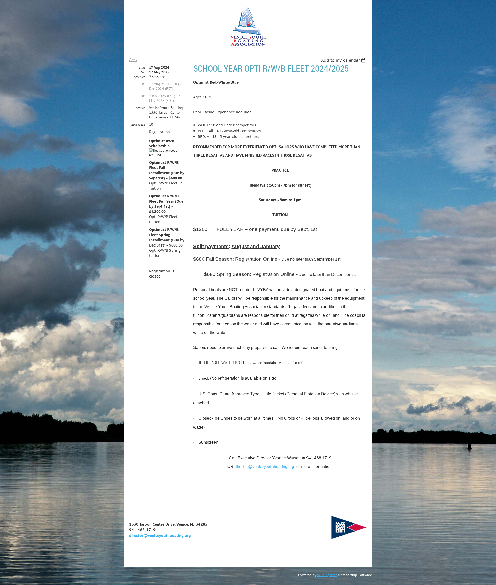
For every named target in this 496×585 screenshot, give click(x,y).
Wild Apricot (327, 575)
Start (142, 68)
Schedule (139, 77)
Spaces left (138, 124)
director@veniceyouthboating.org (264, 466)
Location (139, 108)
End (143, 72)
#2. (143, 96)
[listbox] (344, 60)
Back (133, 59)
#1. (143, 84)
